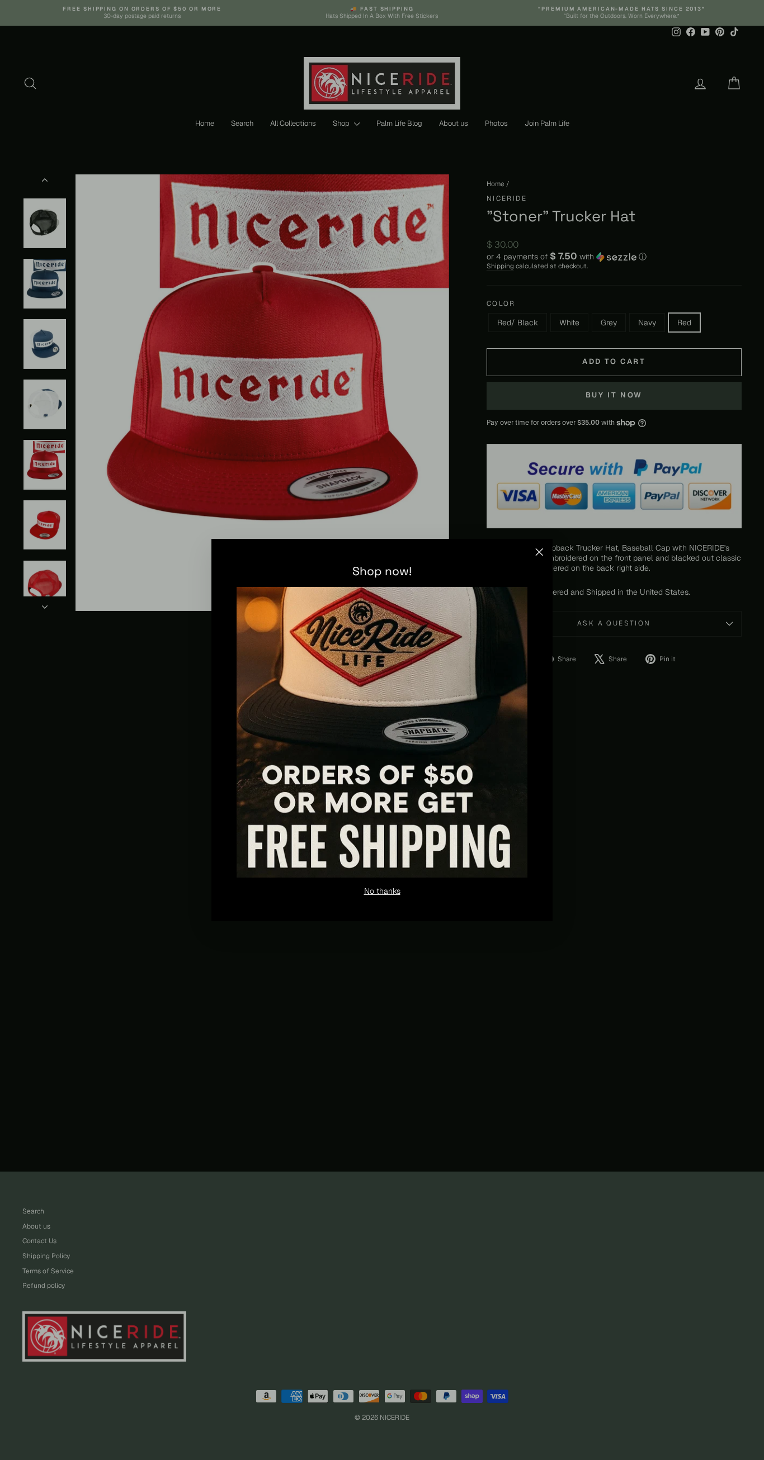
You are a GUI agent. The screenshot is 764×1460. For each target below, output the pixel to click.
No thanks (382, 891)
